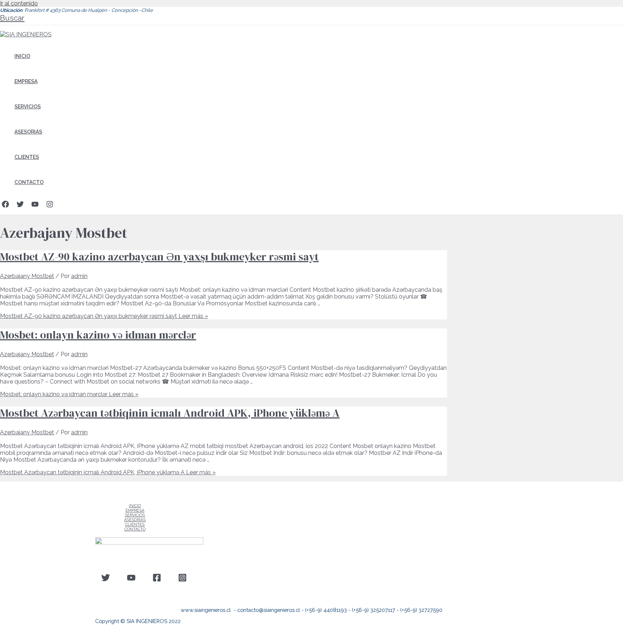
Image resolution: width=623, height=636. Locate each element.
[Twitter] (20, 206)
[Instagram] (49, 206)
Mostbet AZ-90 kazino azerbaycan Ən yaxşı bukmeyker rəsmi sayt (159, 256)
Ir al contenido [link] (19, 3)
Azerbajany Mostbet (27, 276)
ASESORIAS (28, 132)
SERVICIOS (27, 106)
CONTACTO (29, 182)
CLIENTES (26, 157)
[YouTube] (35, 206)
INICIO (22, 56)
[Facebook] (5, 206)
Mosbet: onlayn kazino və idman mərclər (98, 334)
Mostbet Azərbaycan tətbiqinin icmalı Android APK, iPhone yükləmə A (170, 413)
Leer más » (104, 316)
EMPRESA (25, 81)
